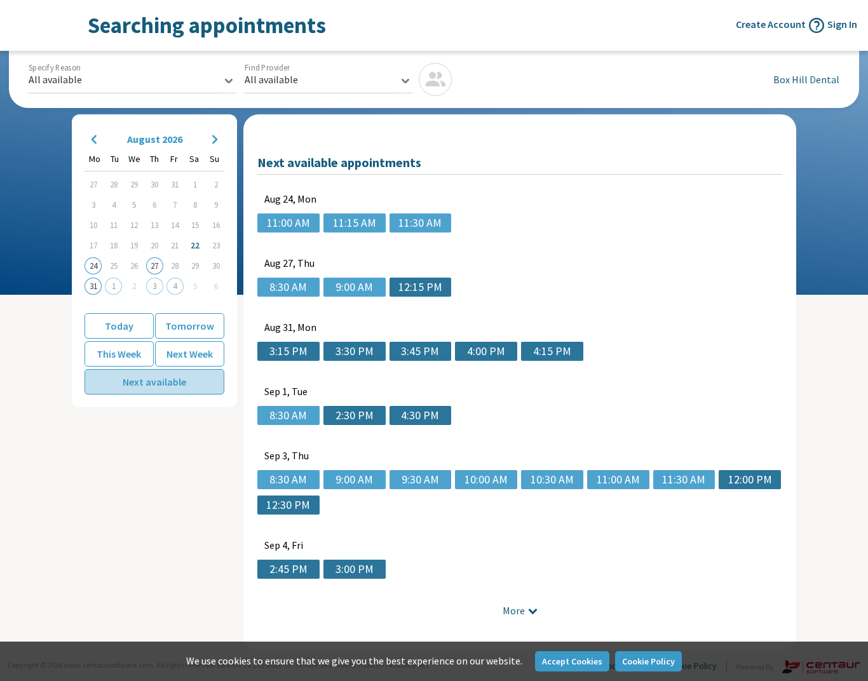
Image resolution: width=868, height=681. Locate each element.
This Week (119, 353)
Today (119, 326)
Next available (154, 381)
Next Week (189, 353)
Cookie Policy (648, 661)
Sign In (842, 24)
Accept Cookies (572, 661)
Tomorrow (189, 326)
